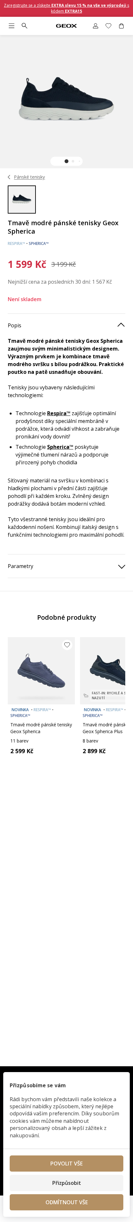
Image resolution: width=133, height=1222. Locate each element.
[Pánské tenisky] (9, 177)
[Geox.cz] (66, 26)
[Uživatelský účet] (95, 26)
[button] (66, 161)
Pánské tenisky (29, 177)
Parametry (20, 566)
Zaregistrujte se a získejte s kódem (66, 8)
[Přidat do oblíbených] (67, 645)
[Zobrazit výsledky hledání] (24, 26)
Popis (14, 325)
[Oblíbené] (108, 26)
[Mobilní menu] (11, 26)
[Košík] (121, 26)
